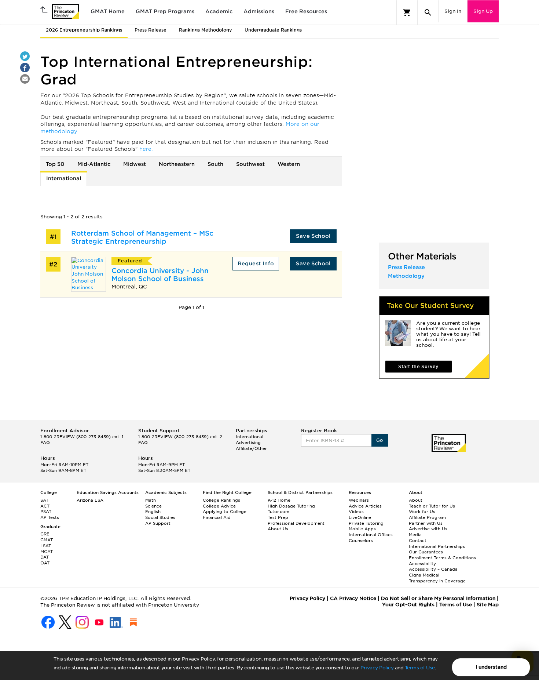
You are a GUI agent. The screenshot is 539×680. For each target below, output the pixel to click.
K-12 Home (279, 500)
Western (289, 164)
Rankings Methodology (205, 30)
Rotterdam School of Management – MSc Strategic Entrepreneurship (142, 237)
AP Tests (49, 517)
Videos (356, 511)
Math (150, 500)
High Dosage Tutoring (291, 506)
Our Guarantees (426, 551)
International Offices (371, 534)
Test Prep (278, 517)
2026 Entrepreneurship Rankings (84, 30)
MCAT (46, 551)
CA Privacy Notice (353, 598)
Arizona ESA (90, 500)
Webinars (359, 500)
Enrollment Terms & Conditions (442, 557)
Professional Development (296, 523)
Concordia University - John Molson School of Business (160, 275)
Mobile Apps (362, 528)
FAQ (45, 442)
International (63, 178)
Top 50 (55, 164)
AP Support (157, 523)
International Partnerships (437, 546)
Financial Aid (217, 517)
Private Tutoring (366, 523)
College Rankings (221, 500)
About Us (278, 528)
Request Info (256, 263)
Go (379, 440)
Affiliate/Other (251, 448)
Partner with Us (426, 523)
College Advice (219, 506)
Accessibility (422, 563)
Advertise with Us (428, 528)
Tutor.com (278, 511)
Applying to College (224, 511)
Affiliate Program (427, 517)
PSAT (45, 511)
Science (153, 506)
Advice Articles (365, 506)
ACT (45, 506)
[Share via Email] (25, 79)
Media (415, 534)
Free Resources (306, 11)
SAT (44, 500)
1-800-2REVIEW (81, 436)
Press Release (150, 30)
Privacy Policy (376, 667)
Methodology (406, 276)
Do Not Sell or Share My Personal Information (438, 598)
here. (146, 149)
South (215, 164)
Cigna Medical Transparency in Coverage (437, 577)
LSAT (45, 545)
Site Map (488, 604)
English (153, 511)
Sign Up (483, 11)
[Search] (428, 12)
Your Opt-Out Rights (408, 604)
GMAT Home (108, 11)
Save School (313, 236)
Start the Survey (418, 366)
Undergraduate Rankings (273, 30)
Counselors (361, 540)
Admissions (258, 11)
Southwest (250, 164)
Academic (218, 11)
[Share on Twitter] (25, 56)
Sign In (452, 11)
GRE (45, 534)
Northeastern (177, 164)
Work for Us (422, 511)
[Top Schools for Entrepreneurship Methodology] (81, 131)
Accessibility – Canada (433, 569)
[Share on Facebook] (25, 67)
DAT (44, 557)
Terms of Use (420, 667)
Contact (417, 540)
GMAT (46, 539)
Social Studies (160, 517)
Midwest (134, 164)
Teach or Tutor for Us (432, 506)
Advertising (248, 442)
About (415, 500)
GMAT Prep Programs (165, 11)
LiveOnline (360, 517)
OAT (45, 563)
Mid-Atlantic (93, 164)
